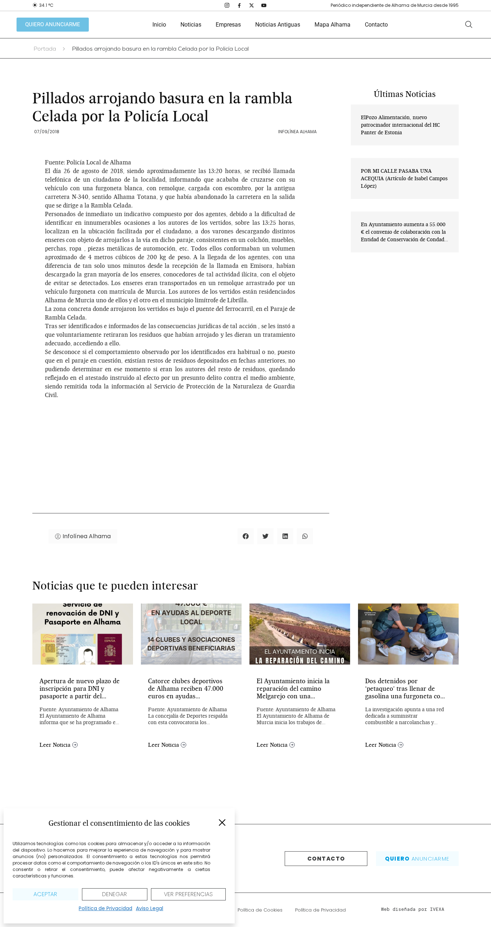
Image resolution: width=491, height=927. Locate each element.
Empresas (228, 24)
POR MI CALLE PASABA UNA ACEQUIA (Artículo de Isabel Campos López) (404, 178)
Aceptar (45, 894)
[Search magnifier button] (469, 24)
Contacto (376, 24)
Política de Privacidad (105, 908)
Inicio (159, 24)
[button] (222, 822)
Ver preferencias (188, 894)
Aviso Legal (149, 908)
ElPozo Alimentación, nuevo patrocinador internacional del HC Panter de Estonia (400, 125)
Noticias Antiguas (277, 24)
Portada (44, 49)
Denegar (114, 894)
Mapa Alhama (332, 24)
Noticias (190, 24)
